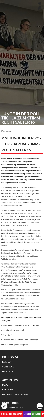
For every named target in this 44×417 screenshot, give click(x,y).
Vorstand (8, 367)
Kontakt (7, 362)
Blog (5, 385)
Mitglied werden (12, 407)
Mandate (7, 371)
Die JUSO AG (10, 357)
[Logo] (39, 6)
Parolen (7, 389)
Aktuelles (10, 380)
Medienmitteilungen (15, 394)
